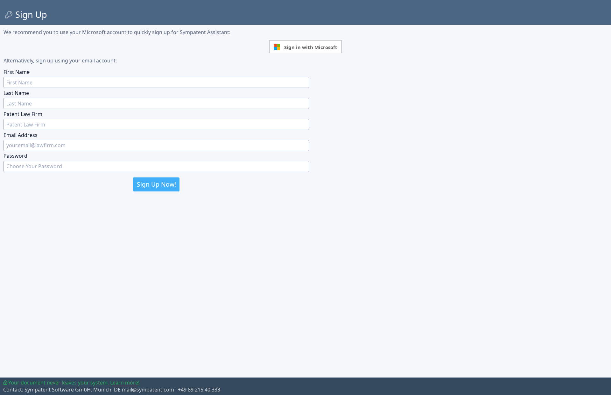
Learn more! (124, 382)
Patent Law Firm (23, 114)
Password (15, 155)
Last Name (16, 93)
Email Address (21, 135)
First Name (17, 71)
